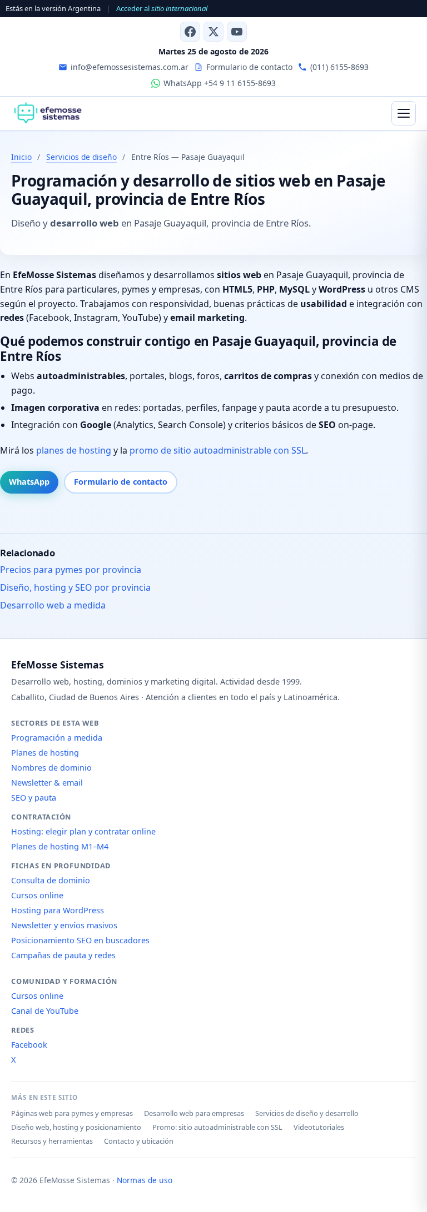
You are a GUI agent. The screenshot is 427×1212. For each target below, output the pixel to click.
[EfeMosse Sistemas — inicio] (47, 113)
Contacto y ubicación (138, 1141)
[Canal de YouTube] (237, 32)
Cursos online (37, 895)
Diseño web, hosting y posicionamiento (76, 1127)
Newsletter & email (47, 782)
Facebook (29, 1044)
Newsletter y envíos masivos (64, 925)
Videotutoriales (319, 1127)
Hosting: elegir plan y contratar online (83, 831)
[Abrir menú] (403, 113)
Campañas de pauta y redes (63, 955)
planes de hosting (73, 450)
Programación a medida (56, 737)
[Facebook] (190, 32)
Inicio (21, 157)
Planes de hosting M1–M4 (59, 846)
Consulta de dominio (50, 880)
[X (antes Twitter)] (213, 32)
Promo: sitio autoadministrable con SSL (217, 1127)
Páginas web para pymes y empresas (72, 1113)
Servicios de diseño (81, 157)
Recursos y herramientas (52, 1141)
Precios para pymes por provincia (70, 570)
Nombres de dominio (51, 767)
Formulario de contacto (120, 481)
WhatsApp (29, 481)
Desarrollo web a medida (53, 605)
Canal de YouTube (44, 1010)
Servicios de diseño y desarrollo (307, 1113)
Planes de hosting (45, 752)
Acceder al (161, 8)
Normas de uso (144, 1180)
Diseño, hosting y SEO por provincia (75, 587)
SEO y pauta (33, 797)
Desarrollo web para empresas (194, 1113)
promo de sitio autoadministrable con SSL (218, 450)
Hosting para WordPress (57, 910)
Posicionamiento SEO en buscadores (80, 940)
